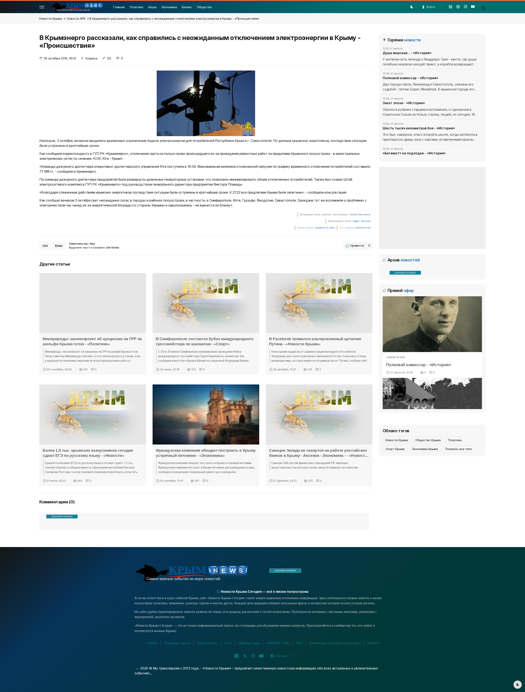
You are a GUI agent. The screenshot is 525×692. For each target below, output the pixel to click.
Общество (204, 7)
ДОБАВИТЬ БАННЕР (62, 516)
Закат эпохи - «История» (404, 103)
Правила (373, 643)
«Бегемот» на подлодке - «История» (414, 153)
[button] (41, 7)
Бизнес (187, 7)
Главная (119, 7)
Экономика (169, 7)
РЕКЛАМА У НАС (278, 643)
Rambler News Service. (360, 214)
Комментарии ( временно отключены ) (335, 643)
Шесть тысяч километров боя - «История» (419, 128)
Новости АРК (76, 18)
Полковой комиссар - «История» (410, 78)
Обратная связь (249, 643)
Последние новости (177, 643)
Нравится (360, 245)
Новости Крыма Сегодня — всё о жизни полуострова (264, 591)
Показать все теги (458, 449)
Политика (136, 7)
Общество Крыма (428, 440)
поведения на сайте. (324, 227)
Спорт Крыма (395, 449)
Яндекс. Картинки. (362, 221)
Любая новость (207, 643)
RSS (299, 643)
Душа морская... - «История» (407, 53)
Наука (152, 7)
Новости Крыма (50, 18)
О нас (228, 643)
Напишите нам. (363, 227)
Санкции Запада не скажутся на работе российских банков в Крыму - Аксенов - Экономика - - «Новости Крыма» (318, 455)
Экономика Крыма (425, 449)
